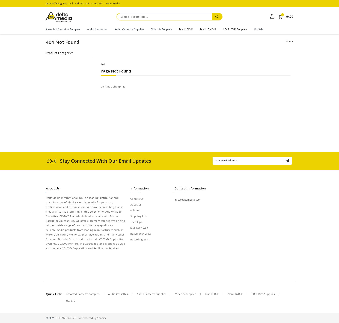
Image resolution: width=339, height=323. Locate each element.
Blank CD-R (186, 29)
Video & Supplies (185, 294)
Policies (134, 210)
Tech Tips (136, 222)
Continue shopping (113, 86)
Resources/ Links (140, 233)
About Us (135, 204)
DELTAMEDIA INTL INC (69, 318)
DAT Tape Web (139, 228)
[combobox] (169, 16)
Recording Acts (139, 239)
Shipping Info (138, 216)
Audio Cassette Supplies (151, 294)
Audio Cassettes (118, 294)
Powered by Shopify (94, 318)
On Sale (71, 301)
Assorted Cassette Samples (82, 294)
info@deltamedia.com (187, 199)
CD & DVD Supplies (235, 29)
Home (289, 41)
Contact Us (137, 198)
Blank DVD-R (208, 29)
